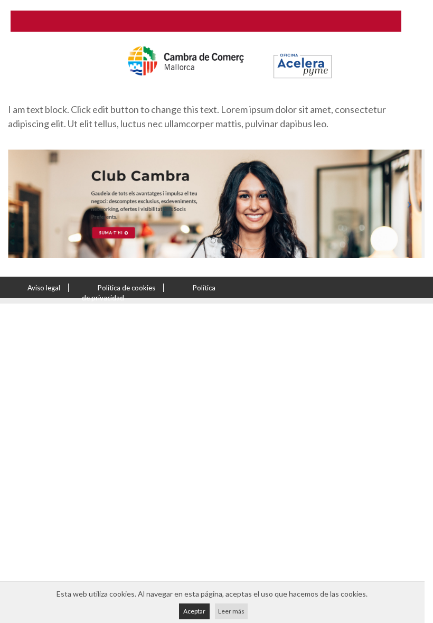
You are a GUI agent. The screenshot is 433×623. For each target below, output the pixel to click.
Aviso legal (43, 288)
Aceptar (194, 611)
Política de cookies (126, 288)
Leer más (231, 611)
